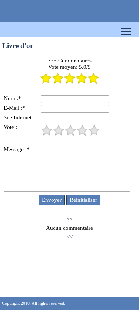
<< (70, 219)
